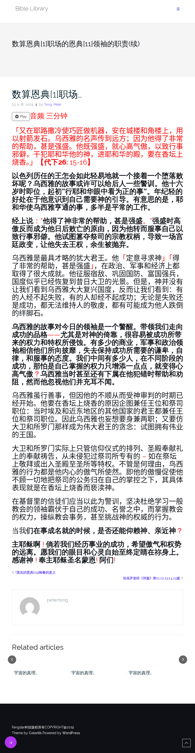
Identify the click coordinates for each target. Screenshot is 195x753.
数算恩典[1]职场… (47, 94)
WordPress (71, 733)
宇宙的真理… (25, 672)
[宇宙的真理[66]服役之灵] (97, 659)
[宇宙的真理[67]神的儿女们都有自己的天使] (40, 659)
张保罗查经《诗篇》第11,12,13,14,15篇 (151, 578)
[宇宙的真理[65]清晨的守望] (155, 659)
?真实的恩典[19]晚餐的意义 (35, 572)
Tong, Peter (52, 104)
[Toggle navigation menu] (178, 9)
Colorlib (35, 733)
